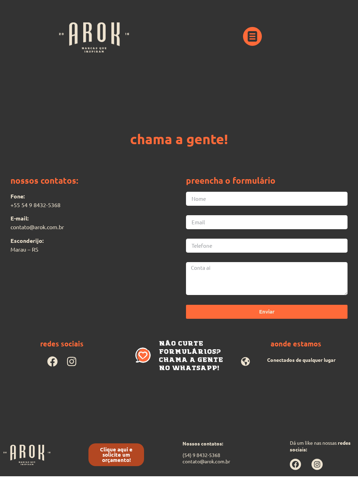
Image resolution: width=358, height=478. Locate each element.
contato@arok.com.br (206, 461)
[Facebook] (52, 361)
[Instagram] (71, 361)
